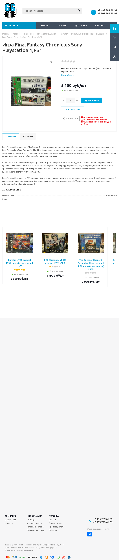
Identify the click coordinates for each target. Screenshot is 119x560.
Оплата (62, 25)
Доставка (81, 25)
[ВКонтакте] (89, 534)
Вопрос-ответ (55, 523)
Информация (34, 516)
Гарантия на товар (35, 530)
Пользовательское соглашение (19, 550)
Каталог (13, 25)
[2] (65, 61)
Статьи (99, 25)
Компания (11, 516)
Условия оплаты (34, 523)
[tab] (67, 75)
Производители (56, 527)
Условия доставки (35, 527)
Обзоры (53, 530)
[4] (71, 61)
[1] (62, 61)
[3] (68, 61)
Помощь (54, 516)
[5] (74, 61)
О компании (10, 519)
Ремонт (45, 25)
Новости (9, 523)
